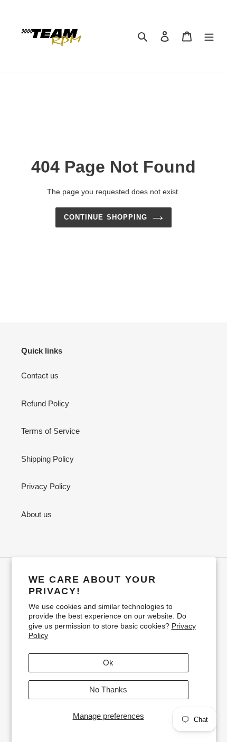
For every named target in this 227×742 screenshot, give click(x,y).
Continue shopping (105, 217)
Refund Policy (45, 403)
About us (36, 514)
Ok (108, 662)
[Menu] (209, 36)
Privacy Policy (46, 486)
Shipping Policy (47, 458)
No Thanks (108, 689)
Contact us (40, 375)
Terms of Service (50, 430)
